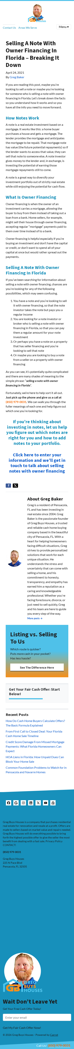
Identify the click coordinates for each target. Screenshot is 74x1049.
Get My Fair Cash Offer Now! (22, 1027)
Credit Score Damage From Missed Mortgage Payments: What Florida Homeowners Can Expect (35, 746)
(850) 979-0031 (16, 402)
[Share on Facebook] (8, 486)
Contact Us (9, 27)
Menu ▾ (64, 26)
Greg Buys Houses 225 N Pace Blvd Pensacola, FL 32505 (15, 862)
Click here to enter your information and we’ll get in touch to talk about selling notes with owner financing (37, 463)
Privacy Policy (54, 841)
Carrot (54, 1034)
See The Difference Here (37, 667)
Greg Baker (17, 77)
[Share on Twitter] (15, 486)
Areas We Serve (27, 27)
